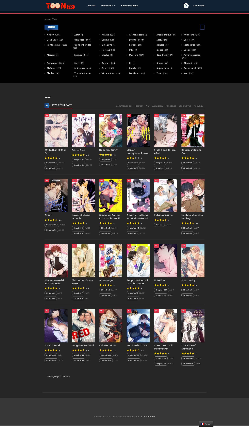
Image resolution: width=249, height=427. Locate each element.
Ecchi (162, 39)
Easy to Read (52, 345)
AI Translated (138, 34)
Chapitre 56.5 (52, 225)
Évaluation (157, 105)
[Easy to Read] (56, 325)
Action (53, 34)
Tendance (171, 105)
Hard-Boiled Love (137, 345)
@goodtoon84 (148, 416)
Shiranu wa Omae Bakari (82, 282)
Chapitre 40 (188, 358)
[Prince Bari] (83, 130)
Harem (135, 44)
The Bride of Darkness (188, 347)
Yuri (188, 73)
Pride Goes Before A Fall (165, 151)
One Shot (164, 55)
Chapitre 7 (78, 293)
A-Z (147, 105)
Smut (107, 68)
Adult (78, 34)
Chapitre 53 (78, 360)
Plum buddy (188, 280)
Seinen (108, 63)
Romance (55, 63)
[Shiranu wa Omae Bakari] (83, 260)
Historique (192, 44)
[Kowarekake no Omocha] (83, 195)
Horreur (108, 49)
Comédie (82, 39)
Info (133, 49)
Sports (135, 68)
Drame (136, 39)
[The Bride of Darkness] (192, 325)
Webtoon (137, 73)
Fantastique (57, 44)
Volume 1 (159, 225)
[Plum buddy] (192, 260)
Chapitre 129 (133, 360)
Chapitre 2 (160, 163)
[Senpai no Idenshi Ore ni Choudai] (138, 260)
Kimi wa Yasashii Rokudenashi (54, 282)
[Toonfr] (60, 5)
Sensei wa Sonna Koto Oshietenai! (109, 216)
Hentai (162, 44)
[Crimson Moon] (110, 325)
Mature (81, 55)
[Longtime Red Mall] (83, 325)
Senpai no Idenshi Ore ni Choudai (137, 282)
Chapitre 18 (133, 163)
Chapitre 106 (78, 165)
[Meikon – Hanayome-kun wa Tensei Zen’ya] (138, 130)
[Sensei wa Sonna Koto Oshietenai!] (110, 195)
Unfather (159, 280)
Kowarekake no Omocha (81, 216)
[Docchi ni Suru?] (110, 130)
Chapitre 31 (51, 355)
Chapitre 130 (133, 355)
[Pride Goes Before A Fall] (165, 130)
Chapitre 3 (187, 290)
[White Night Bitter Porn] (56, 130)
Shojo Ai (190, 63)
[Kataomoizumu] (165, 195)
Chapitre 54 (78, 355)
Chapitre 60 (106, 355)
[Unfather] (165, 260)
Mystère (136, 55)
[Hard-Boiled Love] (138, 325)
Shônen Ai (83, 68)
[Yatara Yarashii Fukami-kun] (165, 325)
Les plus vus (185, 105)
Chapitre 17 (133, 168)
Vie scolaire (110, 73)
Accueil (91, 5)
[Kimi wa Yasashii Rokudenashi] (56, 260)
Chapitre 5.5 (51, 163)
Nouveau (198, 105)
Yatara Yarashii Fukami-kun (163, 347)
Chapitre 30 (51, 360)
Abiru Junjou (106, 280)
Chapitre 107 (78, 160)
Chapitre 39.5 (161, 290)
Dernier (139, 105)
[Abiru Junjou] (110, 260)
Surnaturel (192, 68)
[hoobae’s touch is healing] (192, 195)
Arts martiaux (166, 34)
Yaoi (55, 19)
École (189, 39)
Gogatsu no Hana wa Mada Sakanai (137, 216)
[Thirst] (56, 195)
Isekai (162, 49)
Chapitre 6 (105, 159)
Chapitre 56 (51, 230)
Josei (189, 49)
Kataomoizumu (163, 215)
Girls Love (108, 44)
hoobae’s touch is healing (192, 216)
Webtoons (107, 5)
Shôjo (162, 63)
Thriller (53, 73)
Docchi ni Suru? (108, 150)
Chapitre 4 (105, 233)
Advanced (198, 5)
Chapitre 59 (106, 360)
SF (132, 63)
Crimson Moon (108, 345)
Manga (52, 55)
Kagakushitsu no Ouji (191, 151)
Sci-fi (79, 63)
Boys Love (55, 39)
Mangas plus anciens (59, 376)
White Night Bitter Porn (55, 151)
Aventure (191, 34)
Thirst (48, 215)
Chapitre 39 (161, 295)
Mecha (107, 55)
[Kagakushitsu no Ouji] (192, 130)
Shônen (54, 68)
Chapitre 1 (160, 168)
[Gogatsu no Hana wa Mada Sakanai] (138, 195)
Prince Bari (78, 150)
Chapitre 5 (50, 168)
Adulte (108, 34)
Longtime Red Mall (83, 345)
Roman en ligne (129, 5)
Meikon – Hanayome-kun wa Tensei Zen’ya (138, 153)
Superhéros (164, 68)
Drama (108, 39)
